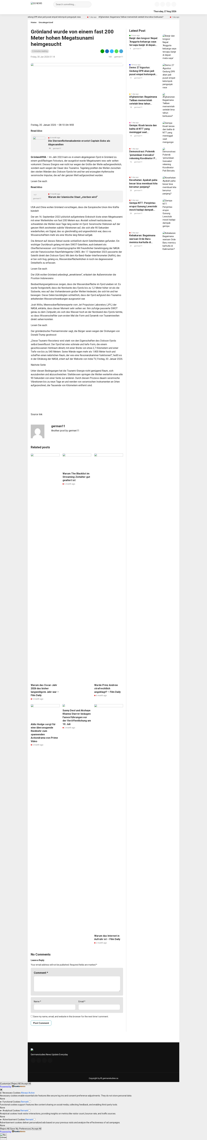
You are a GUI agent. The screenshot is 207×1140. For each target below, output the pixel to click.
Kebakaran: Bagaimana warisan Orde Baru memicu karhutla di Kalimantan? (142, 239)
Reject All (16, 1083)
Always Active (28, 1093)
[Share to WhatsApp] (116, 52)
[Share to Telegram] (121, 52)
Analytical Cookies (11, 1110)
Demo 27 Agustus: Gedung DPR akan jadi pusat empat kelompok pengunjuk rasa (142, 71)
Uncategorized (46, 22)
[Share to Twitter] (111, 52)
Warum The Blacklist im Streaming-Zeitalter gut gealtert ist (76, 477)
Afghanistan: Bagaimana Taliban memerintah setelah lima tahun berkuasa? (113, 17)
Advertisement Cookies (14, 1119)
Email (81, 1001)
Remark (24, 1102)
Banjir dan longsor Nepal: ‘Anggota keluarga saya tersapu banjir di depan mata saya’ (143, 42)
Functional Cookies (11, 1102)
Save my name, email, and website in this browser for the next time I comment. (71, 1016)
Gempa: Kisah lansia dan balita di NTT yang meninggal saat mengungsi (143, 129)
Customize (5, 1083)
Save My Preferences (20, 1128)
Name (37, 1001)
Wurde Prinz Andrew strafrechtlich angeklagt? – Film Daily (107, 688)
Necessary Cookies (12, 1093)
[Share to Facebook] (107, 52)
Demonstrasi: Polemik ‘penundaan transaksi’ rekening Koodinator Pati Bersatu (143, 155)
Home (34, 22)
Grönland (36, 157)
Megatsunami (94, 160)
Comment (41, 972)
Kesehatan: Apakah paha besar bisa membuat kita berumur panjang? (143, 183)
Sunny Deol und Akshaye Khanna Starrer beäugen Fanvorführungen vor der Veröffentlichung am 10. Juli (77, 717)
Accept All (26, 1083)
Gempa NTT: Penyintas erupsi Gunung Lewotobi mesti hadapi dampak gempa (143, 207)
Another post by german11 (65, 430)
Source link (36, 414)
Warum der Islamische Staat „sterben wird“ (73, 197)
